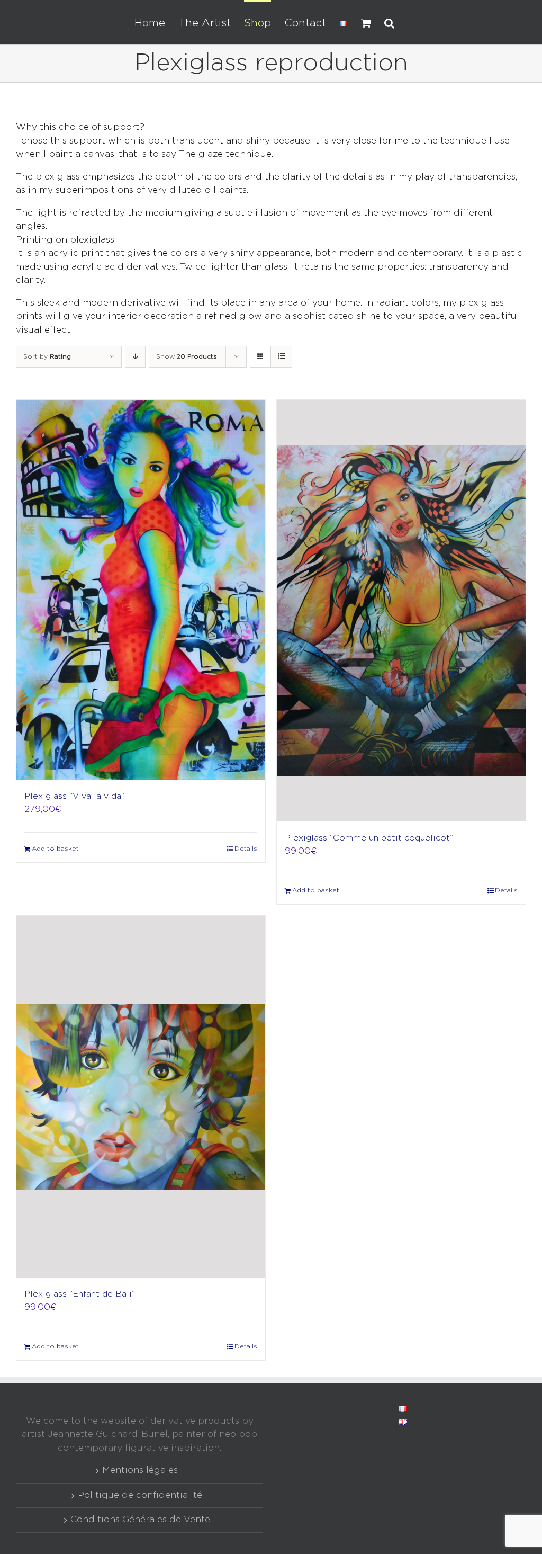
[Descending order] (135, 357)
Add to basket (55, 849)
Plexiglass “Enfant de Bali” (79, 1294)
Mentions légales (140, 1471)
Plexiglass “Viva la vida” (74, 796)
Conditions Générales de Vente (140, 1520)
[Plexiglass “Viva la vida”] (140, 590)
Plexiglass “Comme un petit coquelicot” (369, 838)
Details (245, 849)
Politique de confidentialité (140, 1495)
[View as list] (281, 356)
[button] (389, 22)
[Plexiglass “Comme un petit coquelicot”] (401, 610)
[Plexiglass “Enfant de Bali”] (140, 1097)
